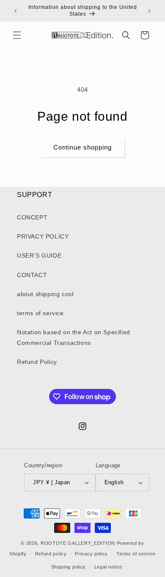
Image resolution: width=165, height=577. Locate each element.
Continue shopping (82, 147)
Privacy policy (91, 553)
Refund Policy (37, 361)
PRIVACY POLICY (43, 236)
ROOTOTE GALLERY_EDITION (78, 543)
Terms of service (136, 553)
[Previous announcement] (15, 11)
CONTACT (32, 275)
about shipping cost (45, 294)
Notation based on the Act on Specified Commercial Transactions (73, 337)
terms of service (40, 313)
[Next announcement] (149, 11)
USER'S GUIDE (39, 255)
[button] (17, 35)
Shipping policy (68, 566)
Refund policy (51, 553)
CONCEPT (32, 217)
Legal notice (108, 566)
